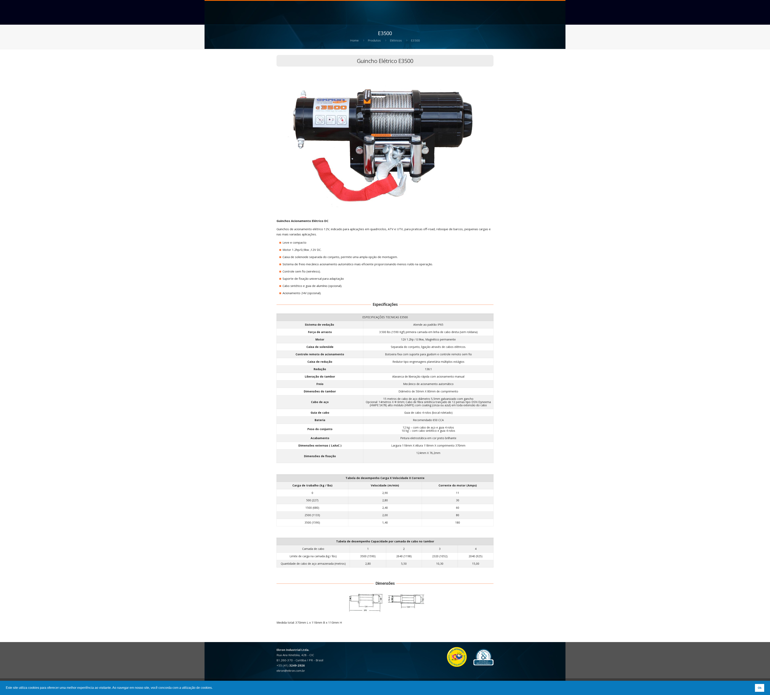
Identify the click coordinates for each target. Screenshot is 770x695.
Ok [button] (760, 687)
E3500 (415, 40)
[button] (214, 688)
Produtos (374, 40)
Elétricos (396, 40)
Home (354, 40)
